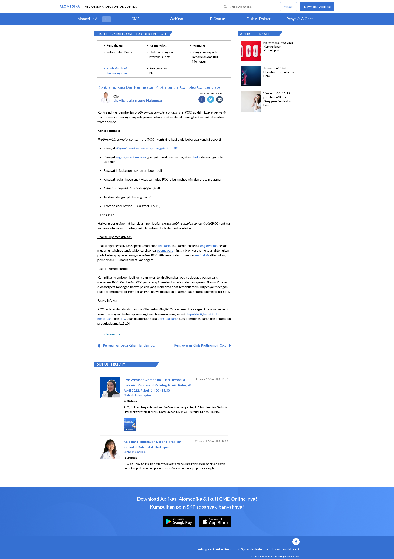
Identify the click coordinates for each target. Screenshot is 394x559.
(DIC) (175, 148)
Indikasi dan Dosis (119, 52)
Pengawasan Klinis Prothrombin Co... (200, 345)
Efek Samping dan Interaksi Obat (161, 54)
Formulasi (199, 45)
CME (135, 18)
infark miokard (136, 157)
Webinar (176, 18)
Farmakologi (158, 45)
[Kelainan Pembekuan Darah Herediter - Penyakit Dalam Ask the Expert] (110, 458)
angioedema (209, 246)
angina (120, 157)
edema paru (165, 250)
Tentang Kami (205, 549)
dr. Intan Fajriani (141, 395)
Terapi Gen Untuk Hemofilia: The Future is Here (278, 71)
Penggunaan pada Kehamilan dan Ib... (129, 345)
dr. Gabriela (138, 451)
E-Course (217, 18)
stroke (195, 157)
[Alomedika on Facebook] (228, 541)
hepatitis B (211, 314)
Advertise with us (227, 549)
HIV (122, 318)
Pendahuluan (115, 45)
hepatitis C (105, 318)
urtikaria (164, 246)
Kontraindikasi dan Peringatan (116, 70)
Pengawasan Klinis (158, 70)
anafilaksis (202, 255)
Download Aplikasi (317, 6)
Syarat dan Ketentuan (255, 549)
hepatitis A (194, 314)
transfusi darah (167, 318)
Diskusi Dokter (259, 18)
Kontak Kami (290, 549)
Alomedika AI (88, 18)
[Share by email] (219, 99)
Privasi (276, 549)
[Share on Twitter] (210, 99)
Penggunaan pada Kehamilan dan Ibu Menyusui (205, 56)
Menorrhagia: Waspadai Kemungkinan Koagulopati (278, 46)
